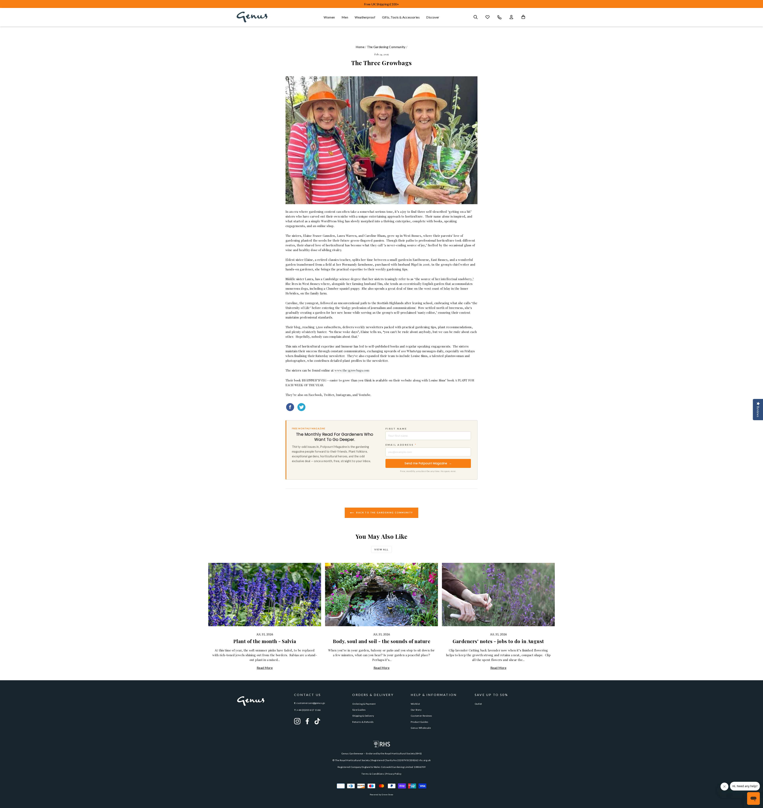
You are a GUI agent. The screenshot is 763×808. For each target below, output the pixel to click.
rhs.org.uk (425, 760)
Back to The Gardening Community (384, 512)
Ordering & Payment (364, 703)
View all (381, 549)
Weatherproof (365, 17)
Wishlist (415, 703)
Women (329, 17)
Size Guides (359, 709)
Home (360, 47)
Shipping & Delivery (363, 715)
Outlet (478, 703)
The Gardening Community (386, 47)
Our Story (416, 709)
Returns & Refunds (363, 721)
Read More (265, 668)
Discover (432, 17)
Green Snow (387, 794)
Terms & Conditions (372, 773)
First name (396, 428)
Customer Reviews (421, 715)
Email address (401, 444)
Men (345, 17)
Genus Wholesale (421, 727)
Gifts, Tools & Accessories (401, 17)
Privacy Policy (393, 773)
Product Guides (419, 721)
